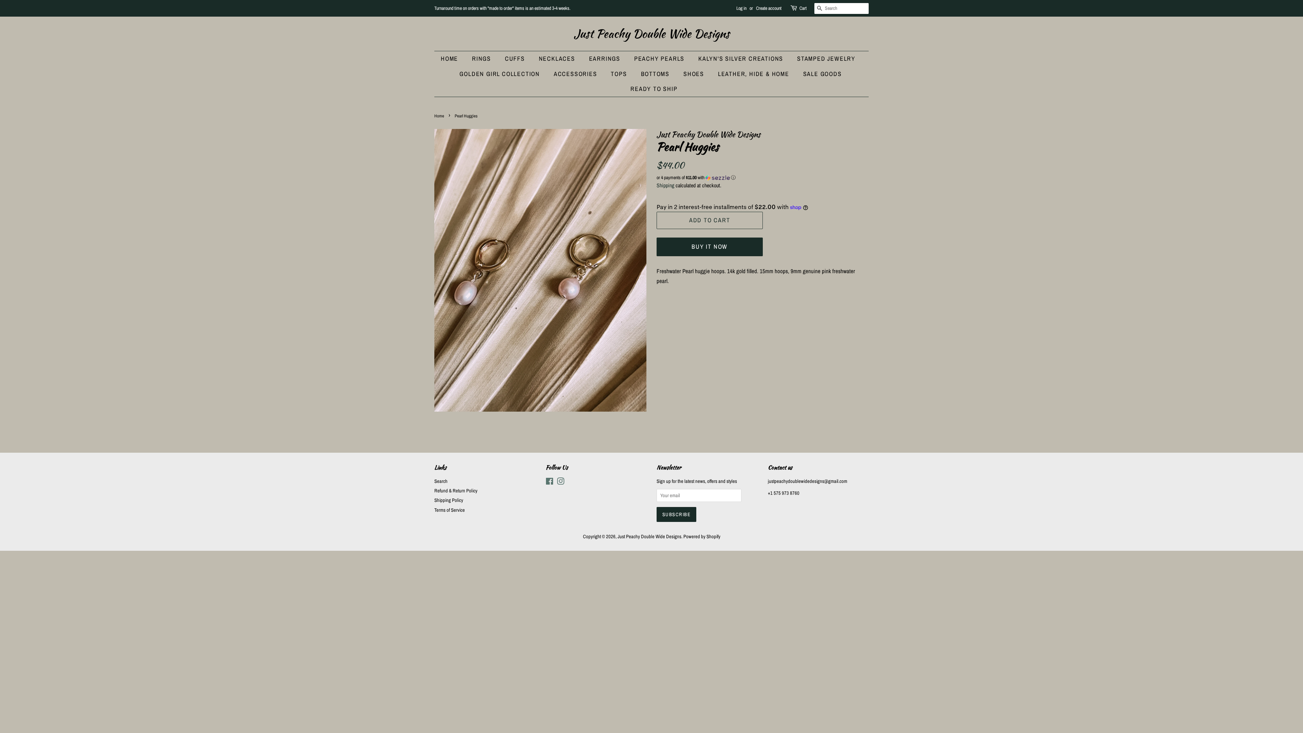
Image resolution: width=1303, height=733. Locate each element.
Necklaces (557, 58)
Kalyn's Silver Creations (740, 58)
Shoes (693, 74)
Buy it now (710, 246)
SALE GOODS (822, 74)
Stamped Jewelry (826, 58)
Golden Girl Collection (499, 74)
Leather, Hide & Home (753, 74)
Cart (803, 8)
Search (441, 481)
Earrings (604, 58)
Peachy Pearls (659, 58)
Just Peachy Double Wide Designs (652, 34)
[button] (763, 177)
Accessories (575, 74)
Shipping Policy (448, 500)
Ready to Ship (653, 88)
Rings (481, 58)
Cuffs (515, 58)
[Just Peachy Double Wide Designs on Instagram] (560, 482)
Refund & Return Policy (455, 490)
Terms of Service (449, 510)
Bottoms (655, 74)
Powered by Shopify (701, 536)
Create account (768, 8)
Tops (619, 74)
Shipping (665, 185)
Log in (741, 8)
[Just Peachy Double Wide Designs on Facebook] (549, 482)
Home (449, 58)
